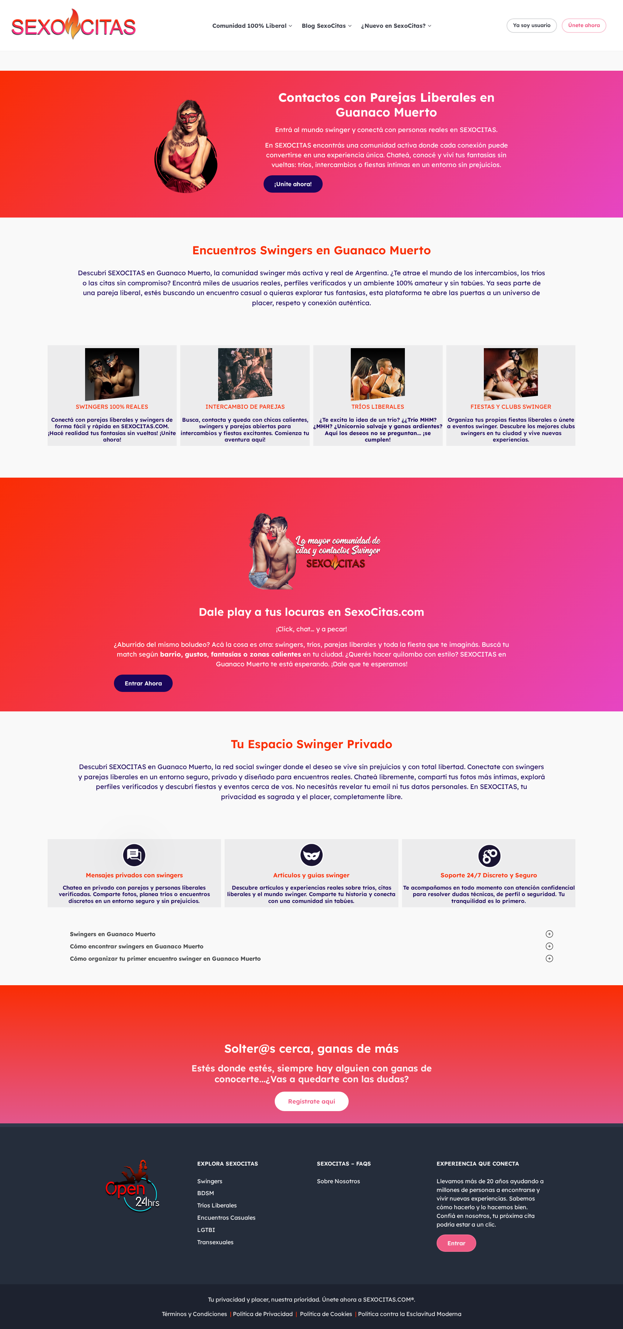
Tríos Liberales (217, 1205)
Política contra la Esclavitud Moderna (409, 1313)
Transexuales (215, 1242)
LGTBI (206, 1229)
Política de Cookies (326, 1313)
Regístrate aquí (311, 1101)
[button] (311, 934)
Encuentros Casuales (226, 1217)
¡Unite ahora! (293, 184)
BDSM (205, 1193)
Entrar (456, 1243)
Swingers (209, 1181)
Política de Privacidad (263, 1313)
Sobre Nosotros (338, 1181)
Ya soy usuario (532, 25)
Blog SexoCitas (324, 25)
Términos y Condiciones (194, 1313)
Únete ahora (584, 25)
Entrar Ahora (143, 683)
